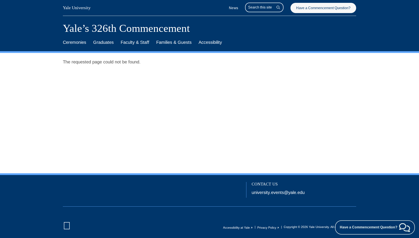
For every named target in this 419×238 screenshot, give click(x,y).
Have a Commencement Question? (323, 8)
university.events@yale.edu (278, 192)
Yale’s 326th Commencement (126, 28)
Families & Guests (174, 42)
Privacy (268, 227)
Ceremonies (74, 42)
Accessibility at (238, 227)
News (233, 8)
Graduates (103, 42)
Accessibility (210, 42)
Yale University (77, 7)
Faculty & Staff (135, 42)
